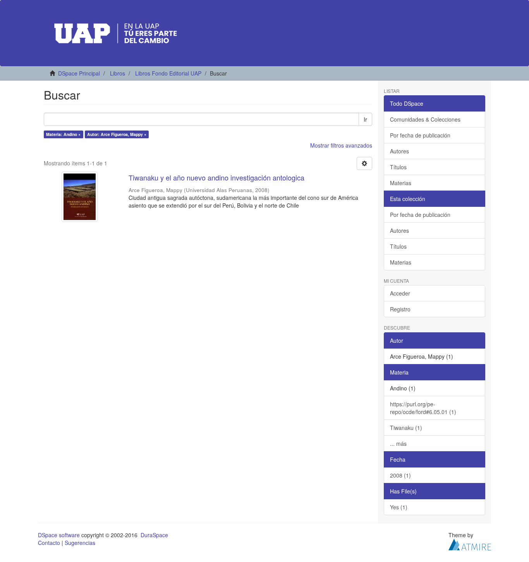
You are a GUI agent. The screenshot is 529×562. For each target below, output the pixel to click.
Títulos (398, 167)
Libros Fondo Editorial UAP (168, 73)
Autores (399, 151)
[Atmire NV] (469, 543)
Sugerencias (80, 543)
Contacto (49, 543)
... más (398, 443)
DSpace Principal (79, 73)
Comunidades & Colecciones (425, 119)
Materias (400, 183)
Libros (117, 73)
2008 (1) (400, 475)
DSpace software (59, 535)
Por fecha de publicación (420, 135)
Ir (365, 119)
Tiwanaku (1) (406, 427)
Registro (400, 309)
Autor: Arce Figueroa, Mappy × (116, 134)
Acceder (400, 293)
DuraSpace (154, 535)
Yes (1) (398, 507)
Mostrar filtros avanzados (341, 145)
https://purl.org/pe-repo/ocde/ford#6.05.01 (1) (423, 408)
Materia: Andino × (63, 134)
